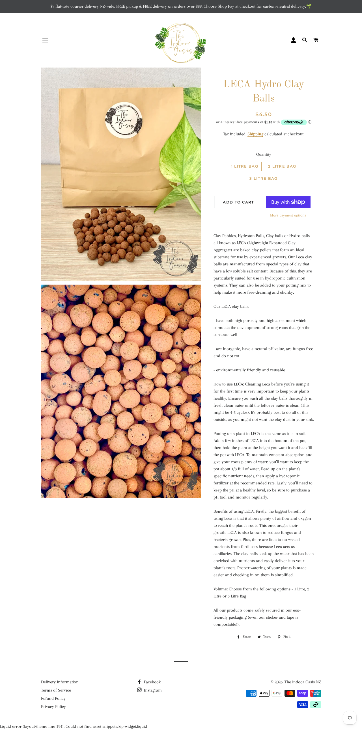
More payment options (288, 215)
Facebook (152, 681)
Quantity (263, 154)
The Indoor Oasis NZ (303, 681)
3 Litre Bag (263, 178)
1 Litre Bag (244, 166)
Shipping (255, 134)
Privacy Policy (53, 706)
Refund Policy (53, 698)
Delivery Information (60, 681)
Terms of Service (56, 690)
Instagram (152, 690)
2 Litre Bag (282, 166)
